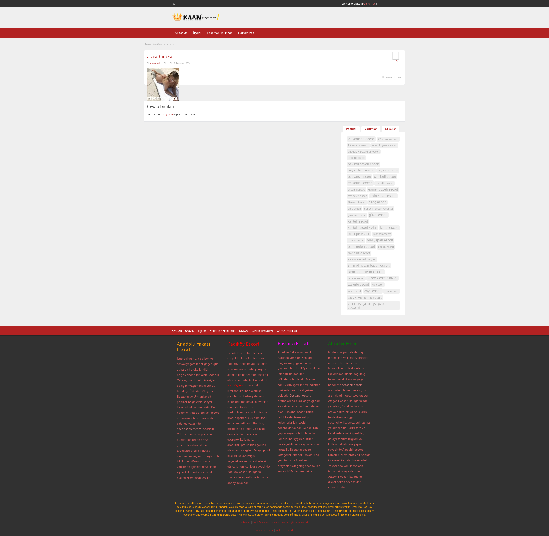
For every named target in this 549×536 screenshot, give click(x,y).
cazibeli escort (385, 177)
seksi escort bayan (362, 259)
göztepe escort (299, 522)
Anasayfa (181, 33)
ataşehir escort (356, 157)
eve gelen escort (357, 196)
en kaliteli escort (360, 183)
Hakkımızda (246, 33)
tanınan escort (356, 278)
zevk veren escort (365, 297)
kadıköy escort (260, 522)
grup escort (354, 208)
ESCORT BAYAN (183, 330)
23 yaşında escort (358, 145)
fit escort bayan (356, 202)
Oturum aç (369, 3)
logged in (167, 114)
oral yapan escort (380, 240)
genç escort (377, 202)
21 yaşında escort (361, 139)
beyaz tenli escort (361, 170)
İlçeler (197, 33)
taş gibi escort (358, 284)
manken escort (382, 234)
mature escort (356, 240)
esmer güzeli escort (383, 189)
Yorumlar (371, 128)
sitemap (245, 522)
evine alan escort (383, 196)
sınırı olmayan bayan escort (368, 265)
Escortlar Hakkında (220, 33)
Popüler (351, 128)
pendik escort (386, 246)
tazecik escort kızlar (382, 278)
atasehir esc (160, 56)
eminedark (155, 63)
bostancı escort (359, 177)
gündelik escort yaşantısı (378, 208)
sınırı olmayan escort (366, 272)
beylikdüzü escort (388, 170)
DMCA (243, 330)
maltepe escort (359, 234)
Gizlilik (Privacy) (262, 330)
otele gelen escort (361, 246)
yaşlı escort (354, 291)
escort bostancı (384, 183)
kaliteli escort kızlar (362, 227)
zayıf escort (372, 291)
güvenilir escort (357, 215)
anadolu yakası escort (384, 145)
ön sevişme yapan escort (366, 305)
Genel (160, 44)
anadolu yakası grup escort (363, 151)
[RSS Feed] (175, 3)
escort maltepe (356, 189)
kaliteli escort (358, 221)
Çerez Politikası (287, 330)
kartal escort (389, 227)
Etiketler (390, 128)
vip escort (377, 284)
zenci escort (391, 291)
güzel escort (378, 215)
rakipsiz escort (359, 253)
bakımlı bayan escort (363, 164)
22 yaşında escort (388, 139)
